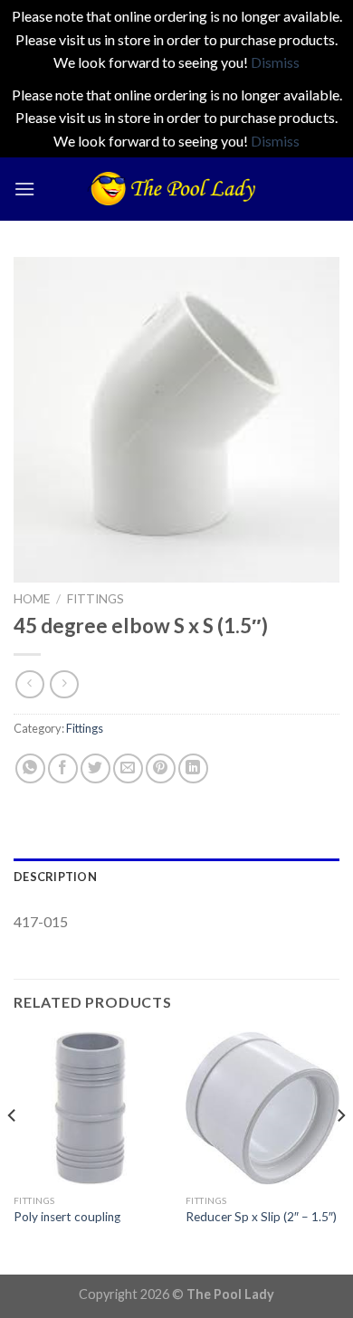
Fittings (95, 599)
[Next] (340, 1151)
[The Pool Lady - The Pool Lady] (176, 188)
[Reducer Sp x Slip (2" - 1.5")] (262, 1108)
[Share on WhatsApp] (30, 768)
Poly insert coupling (67, 1216)
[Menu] (24, 188)
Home (32, 599)
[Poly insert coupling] (90, 1108)
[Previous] (13, 1151)
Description (55, 876)
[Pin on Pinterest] (161, 768)
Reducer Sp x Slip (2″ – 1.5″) (261, 1216)
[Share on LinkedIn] (193, 768)
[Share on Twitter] (95, 768)
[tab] (176, 876)
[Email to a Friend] (128, 768)
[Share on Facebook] (63, 768)
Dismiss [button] (275, 62)
